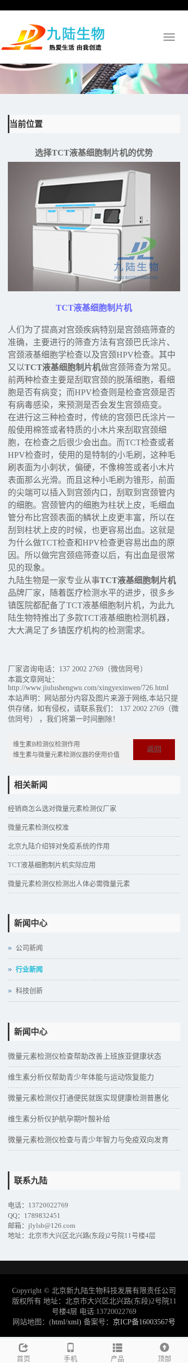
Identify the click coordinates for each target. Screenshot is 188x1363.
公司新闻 (29, 948)
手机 (70, 1358)
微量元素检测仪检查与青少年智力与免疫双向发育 (88, 1140)
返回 (154, 749)
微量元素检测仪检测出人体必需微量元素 (69, 883)
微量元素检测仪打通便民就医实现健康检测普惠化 (88, 1098)
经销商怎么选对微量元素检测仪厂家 (62, 808)
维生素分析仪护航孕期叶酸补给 (59, 1119)
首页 (23, 1358)
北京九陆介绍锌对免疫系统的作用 (59, 846)
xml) (74, 1322)
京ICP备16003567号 (144, 1322)
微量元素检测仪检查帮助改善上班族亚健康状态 (84, 1056)
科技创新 (29, 990)
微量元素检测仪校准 (38, 827)
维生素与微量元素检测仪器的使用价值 (66, 754)
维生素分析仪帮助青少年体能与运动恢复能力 (81, 1077)
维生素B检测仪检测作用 (46, 744)
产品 (117, 1358)
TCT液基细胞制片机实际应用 (52, 865)
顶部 (164, 1358)
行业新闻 (29, 969)
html (58, 1322)
